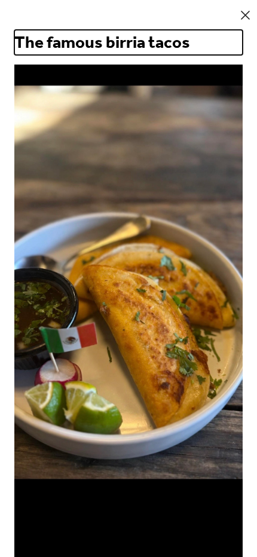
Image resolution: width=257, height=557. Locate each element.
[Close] (245, 15)
